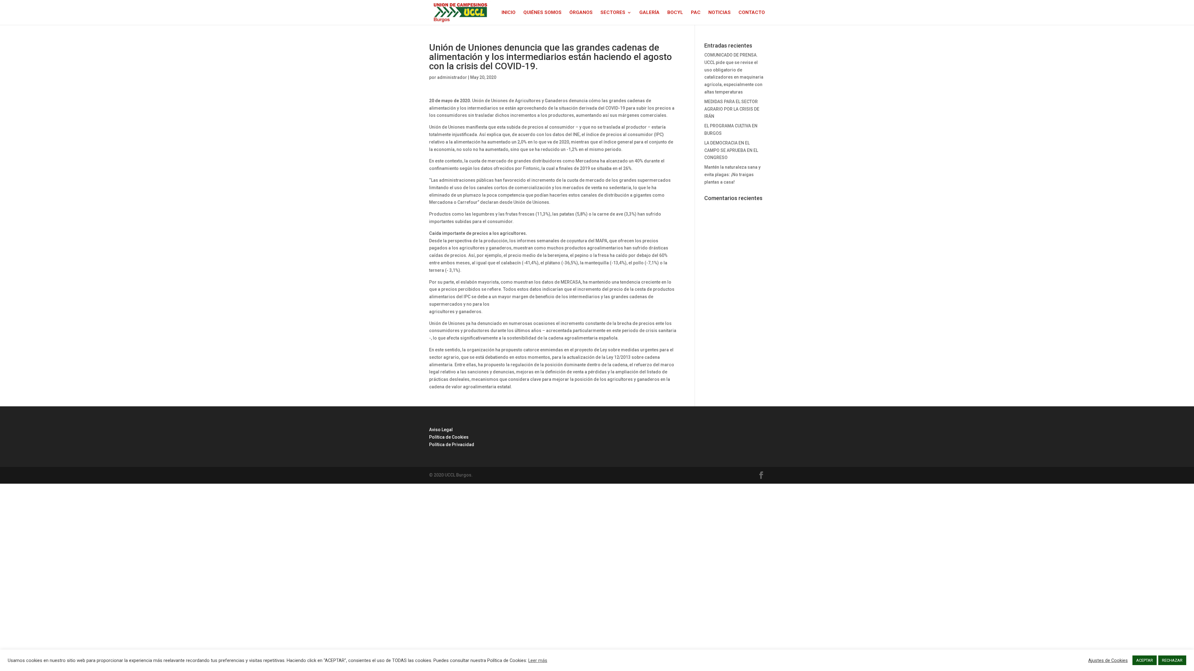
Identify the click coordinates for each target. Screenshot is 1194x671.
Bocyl (675, 12)
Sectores (612, 12)
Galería (649, 12)
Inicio (509, 12)
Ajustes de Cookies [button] (1108, 660)
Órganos (581, 12)
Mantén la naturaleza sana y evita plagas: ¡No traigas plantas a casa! (732, 175)
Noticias (719, 12)
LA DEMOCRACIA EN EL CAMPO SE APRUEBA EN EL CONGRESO (731, 150)
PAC (696, 12)
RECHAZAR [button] (1172, 660)
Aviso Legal (441, 429)
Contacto (751, 12)
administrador (452, 77)
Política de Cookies (449, 437)
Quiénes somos (542, 12)
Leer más (537, 660)
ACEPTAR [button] (1144, 660)
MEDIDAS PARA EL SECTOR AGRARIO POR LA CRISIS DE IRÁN (731, 109)
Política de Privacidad (451, 444)
